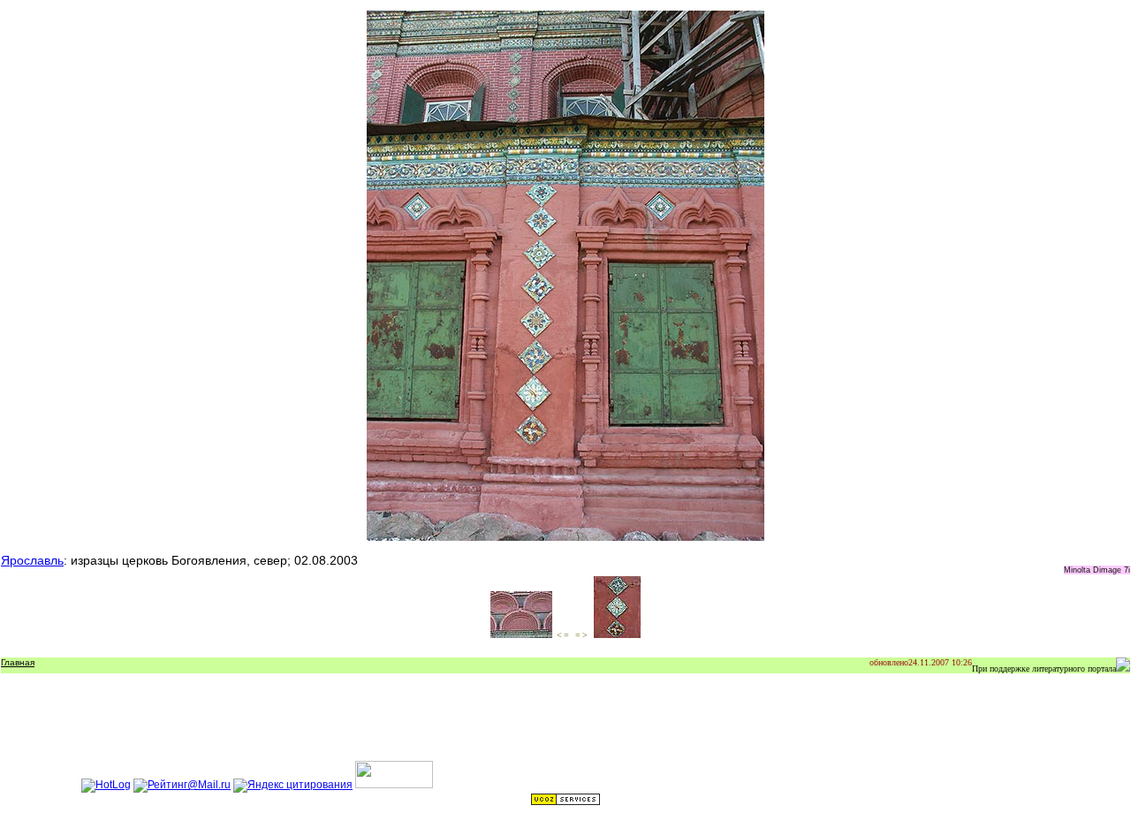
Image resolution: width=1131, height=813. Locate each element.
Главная (17, 662)
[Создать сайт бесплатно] (565, 802)
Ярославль (32, 560)
